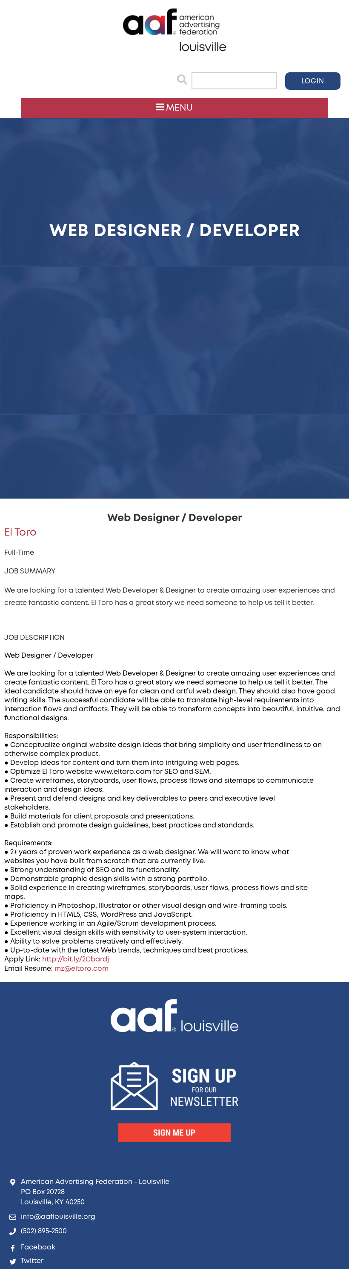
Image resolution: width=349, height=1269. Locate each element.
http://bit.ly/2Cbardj (75, 959)
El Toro (20, 532)
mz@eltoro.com (81, 969)
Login (312, 81)
